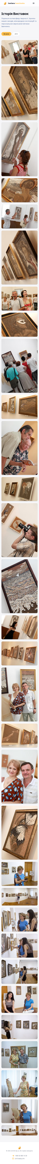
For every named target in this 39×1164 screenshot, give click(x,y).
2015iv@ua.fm (20, 1159)
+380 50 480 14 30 (21, 1156)
